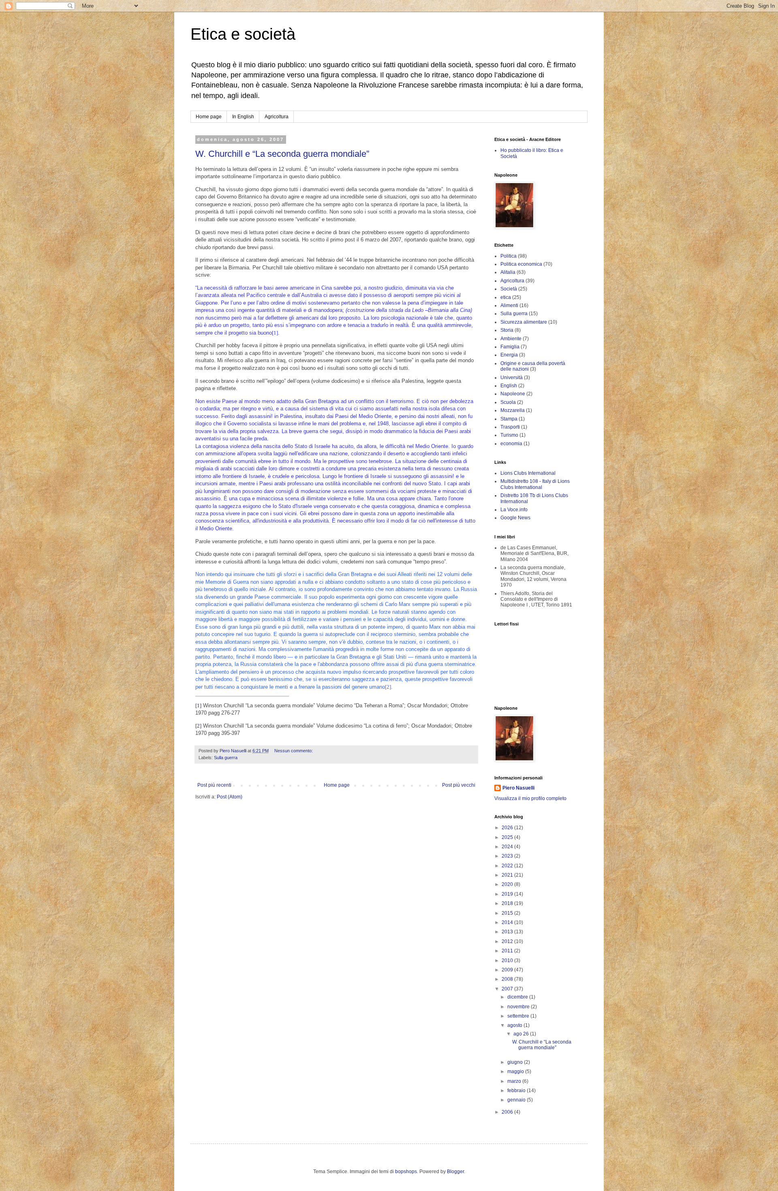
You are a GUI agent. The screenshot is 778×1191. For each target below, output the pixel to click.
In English (243, 117)
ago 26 (521, 1034)
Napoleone (512, 394)
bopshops (406, 1171)
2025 (508, 837)
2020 (508, 884)
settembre (518, 1016)
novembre (519, 1007)
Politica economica (521, 264)
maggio (516, 1071)
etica (505, 297)
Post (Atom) (229, 797)
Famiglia (509, 347)
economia (511, 443)
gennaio (517, 1100)
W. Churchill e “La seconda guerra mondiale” (282, 154)
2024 (508, 846)
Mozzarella (512, 410)
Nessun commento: (294, 750)
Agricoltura (277, 117)
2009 (508, 970)
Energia (509, 355)
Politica (508, 256)
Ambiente (511, 339)
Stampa (508, 419)
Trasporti (510, 427)
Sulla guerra (225, 757)
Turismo (509, 435)
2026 (508, 827)
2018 (508, 903)
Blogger (455, 1171)
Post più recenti (214, 785)
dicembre (518, 997)
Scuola (508, 402)
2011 (508, 951)
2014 (508, 922)
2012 (508, 941)
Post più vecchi (458, 785)
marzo (514, 1081)
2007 (508, 989)
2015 (508, 913)
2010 (508, 960)
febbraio (517, 1090)
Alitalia (507, 272)
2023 (508, 856)
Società (508, 289)
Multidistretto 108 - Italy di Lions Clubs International (535, 484)
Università (511, 377)
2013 (508, 932)
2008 (508, 979)
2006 (508, 1112)
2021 (508, 875)
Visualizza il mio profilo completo (530, 798)
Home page (209, 117)
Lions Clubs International (528, 473)
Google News (515, 518)
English (508, 385)
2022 (508, 866)
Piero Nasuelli (518, 788)
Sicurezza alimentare (523, 322)
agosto (515, 1025)
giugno (515, 1062)
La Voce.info (514, 509)
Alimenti (509, 305)
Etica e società (242, 34)
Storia (506, 330)
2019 (508, 894)
